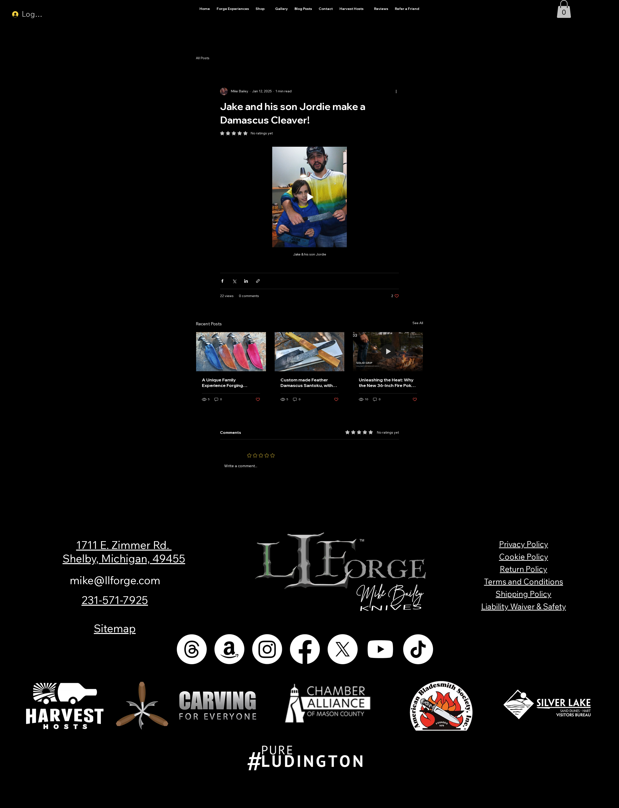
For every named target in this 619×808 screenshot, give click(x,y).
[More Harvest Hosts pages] (366, 9)
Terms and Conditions (523, 581)
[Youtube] (380, 649)
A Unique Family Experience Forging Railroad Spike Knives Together (225, 382)
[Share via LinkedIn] (246, 281)
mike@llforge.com (115, 580)
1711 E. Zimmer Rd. (124, 545)
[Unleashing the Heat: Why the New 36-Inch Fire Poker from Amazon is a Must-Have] (388, 351)
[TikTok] (418, 649)
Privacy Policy (523, 544)
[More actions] (396, 91)
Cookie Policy (523, 556)
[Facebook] (305, 649)
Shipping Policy (523, 594)
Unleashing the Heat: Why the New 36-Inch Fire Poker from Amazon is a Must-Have (387, 382)
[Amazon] (229, 649)
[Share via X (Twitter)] (234, 281)
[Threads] (192, 649)
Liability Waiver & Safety (523, 606)
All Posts (202, 58)
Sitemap (115, 628)
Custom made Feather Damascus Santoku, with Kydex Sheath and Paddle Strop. (307, 382)
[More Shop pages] (267, 9)
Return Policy (523, 569)
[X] (343, 649)
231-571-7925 (114, 600)
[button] (563, 9)
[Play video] (309, 197)
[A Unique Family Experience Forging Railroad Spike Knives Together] (231, 351)
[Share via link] (258, 281)
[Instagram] (267, 649)
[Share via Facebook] (222, 281)
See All (418, 323)
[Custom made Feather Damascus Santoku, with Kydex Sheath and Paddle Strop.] (310, 351)
